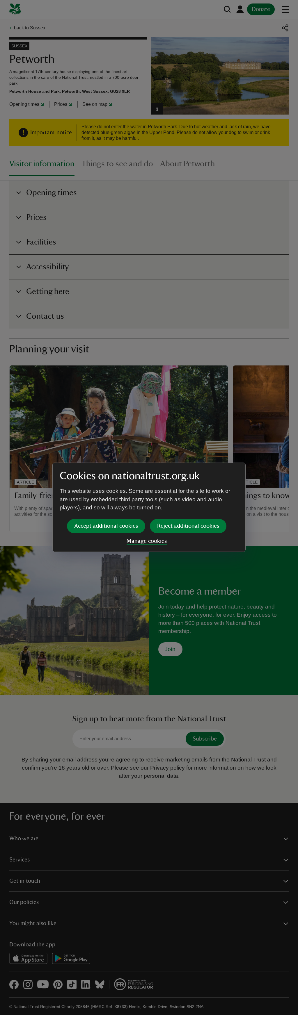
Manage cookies (147, 541)
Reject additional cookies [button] (188, 526)
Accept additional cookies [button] (106, 526)
